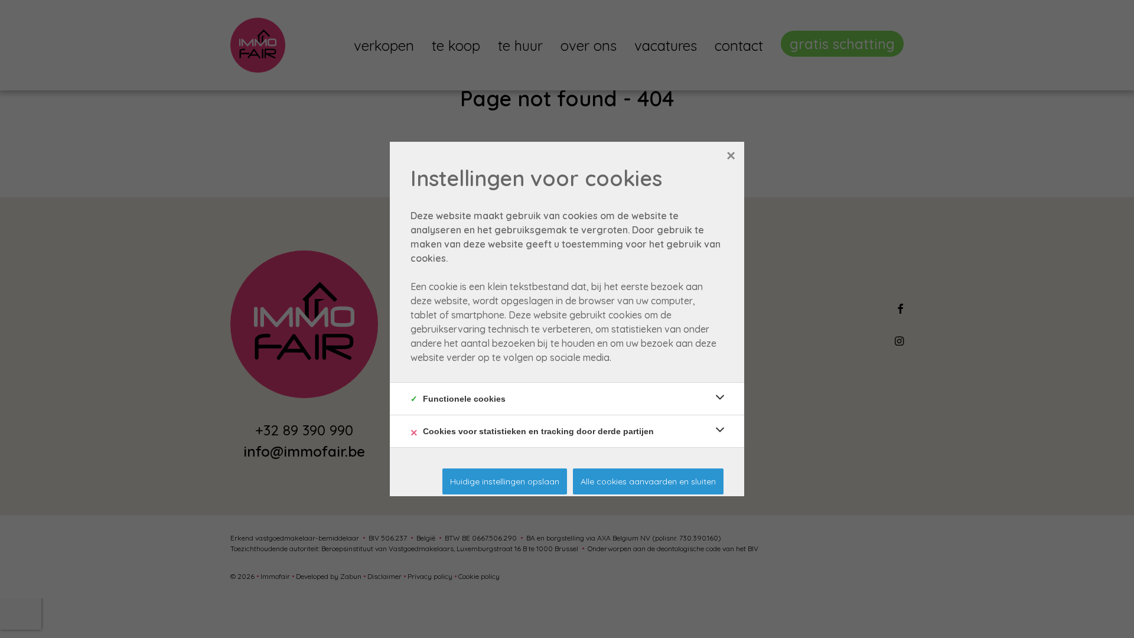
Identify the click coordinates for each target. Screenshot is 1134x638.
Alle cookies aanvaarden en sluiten (648, 481)
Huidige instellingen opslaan (504, 481)
